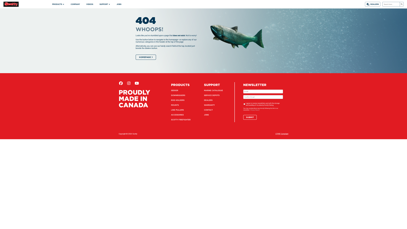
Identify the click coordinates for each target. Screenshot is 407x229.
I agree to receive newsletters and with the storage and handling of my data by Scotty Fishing (263, 104)
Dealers (374, 4)
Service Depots (212, 95)
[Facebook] (121, 83)
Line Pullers (177, 110)
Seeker (174, 90)
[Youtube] (136, 83)
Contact (208, 110)
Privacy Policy (254, 110)
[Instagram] (128, 83)
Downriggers (178, 95)
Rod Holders (177, 100)
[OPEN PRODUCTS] (63, 4)
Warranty (209, 105)
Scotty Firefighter (181, 120)
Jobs (206, 115)
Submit (250, 117)
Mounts (175, 105)
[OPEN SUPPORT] (109, 4)
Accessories (177, 115)
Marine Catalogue (213, 90)
